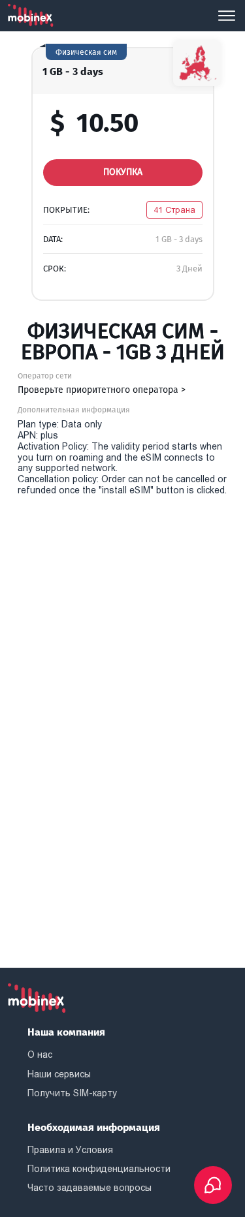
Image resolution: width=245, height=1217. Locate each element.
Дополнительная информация (74, 410)
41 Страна (174, 210)
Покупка (122, 171)
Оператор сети (45, 376)
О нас (39, 1054)
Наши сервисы (59, 1074)
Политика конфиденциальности (99, 1168)
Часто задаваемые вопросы (89, 1187)
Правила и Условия (70, 1150)
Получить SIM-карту (72, 1093)
